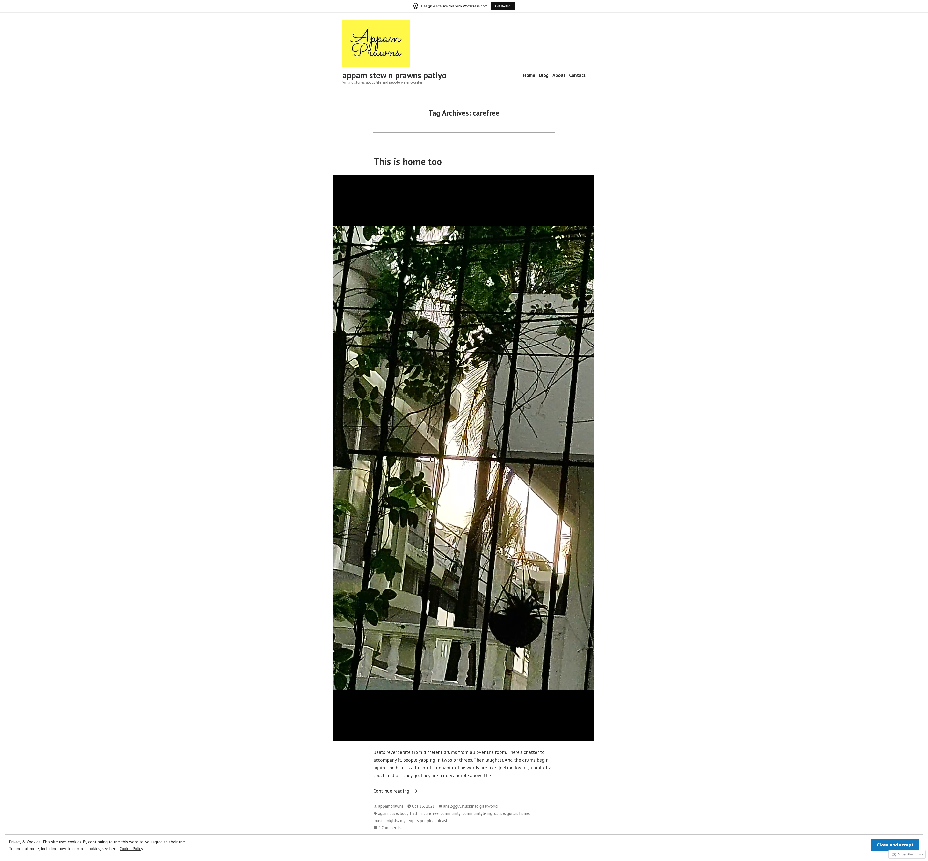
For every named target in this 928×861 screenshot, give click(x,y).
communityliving (477, 813)
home (524, 813)
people (426, 820)
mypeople (409, 820)
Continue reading (392, 791)
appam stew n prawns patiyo (394, 75)
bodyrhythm (411, 813)
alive (394, 813)
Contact (577, 75)
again (383, 813)
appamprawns (390, 806)
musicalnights (385, 820)
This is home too (407, 161)
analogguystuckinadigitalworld (470, 806)
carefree (431, 813)
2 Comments (389, 827)
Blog (544, 75)
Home (529, 75)
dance (499, 813)
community (451, 813)
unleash (441, 820)
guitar (512, 813)
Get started (503, 6)
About (558, 75)
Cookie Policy (131, 848)
